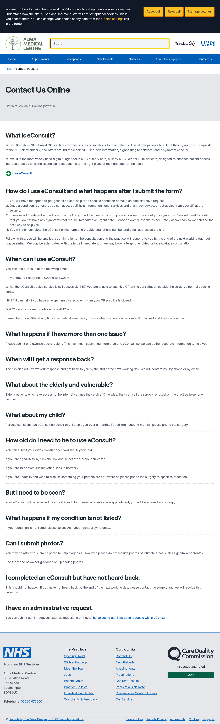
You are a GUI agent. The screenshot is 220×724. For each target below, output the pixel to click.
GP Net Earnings (75, 662)
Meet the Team (74, 668)
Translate (181, 43)
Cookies (194, 719)
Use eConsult (22, 173)
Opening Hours (74, 656)
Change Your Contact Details (136, 693)
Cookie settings (112, 19)
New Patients (105, 59)
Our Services (125, 699)
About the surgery (167, 59)
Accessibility (177, 719)
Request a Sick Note (130, 687)
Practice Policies (75, 687)
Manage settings (200, 11)
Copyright (208, 719)
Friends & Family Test (79, 693)
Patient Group (73, 681)
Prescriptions (73, 59)
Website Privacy (156, 719)
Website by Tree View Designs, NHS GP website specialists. (46, 719)
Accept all (153, 11)
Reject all (174, 11)
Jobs (67, 674)
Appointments (40, 59)
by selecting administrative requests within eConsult (129, 617)
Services (134, 59)
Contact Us (205, 59)
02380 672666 (31, 701)
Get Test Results (127, 681)
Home (12, 59)
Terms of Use (134, 719)
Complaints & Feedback (80, 699)
